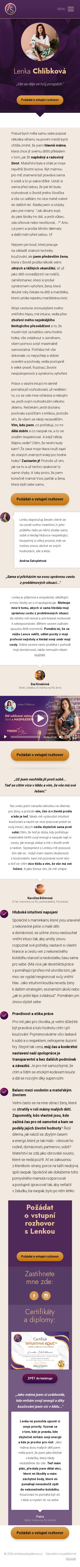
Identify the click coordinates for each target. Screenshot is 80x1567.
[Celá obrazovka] (75, 737)
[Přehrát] (5, 737)
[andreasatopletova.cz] (10, 9)
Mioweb (71, 1558)
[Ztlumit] (61, 737)
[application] (40, 718)
